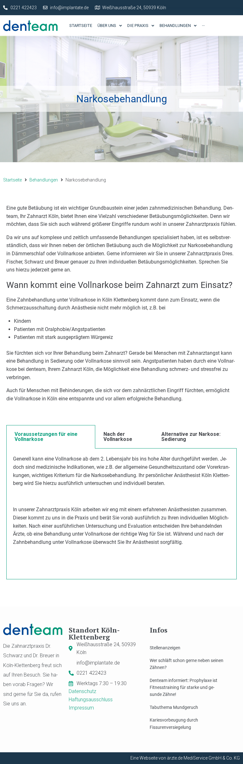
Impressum (81, 708)
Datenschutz (82, 691)
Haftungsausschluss (91, 700)
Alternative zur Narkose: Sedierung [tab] (191, 436)
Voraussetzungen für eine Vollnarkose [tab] (46, 436)
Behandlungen (43, 179)
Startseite (12, 179)
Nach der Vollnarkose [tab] (117, 436)
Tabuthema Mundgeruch (174, 707)
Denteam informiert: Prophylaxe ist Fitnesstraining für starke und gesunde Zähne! (183, 687)
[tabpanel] (121, 514)
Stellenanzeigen (165, 647)
